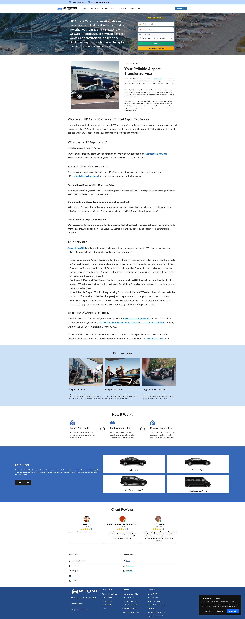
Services (105, 8)
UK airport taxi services (155, 153)
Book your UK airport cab (136, 318)
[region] (220, 605)
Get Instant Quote (156, 48)
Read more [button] (122, 541)
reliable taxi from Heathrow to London (119, 322)
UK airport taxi (155, 338)
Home (86, 8)
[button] (175, 531)
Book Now (95, 8)
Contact (132, 8)
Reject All (220, 611)
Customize (207, 611)
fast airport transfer (154, 322)
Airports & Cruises (117, 8)
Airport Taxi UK (157, 78)
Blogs (140, 8)
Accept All (232, 611)
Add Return (156, 43)
